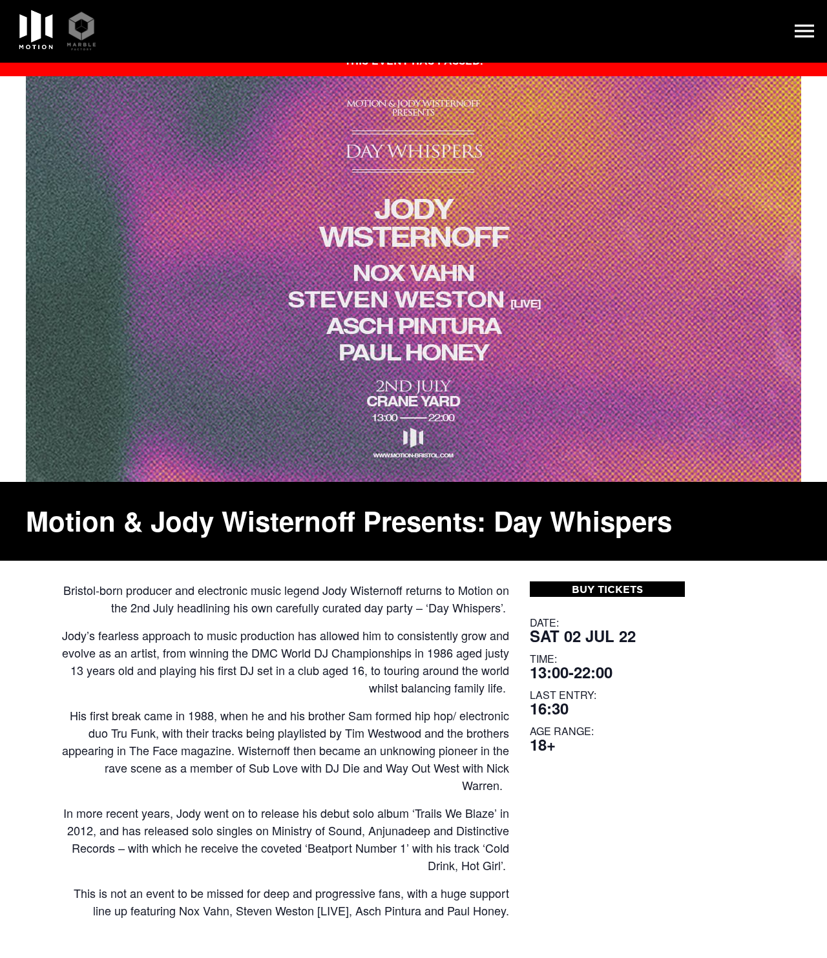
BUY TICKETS (607, 589)
